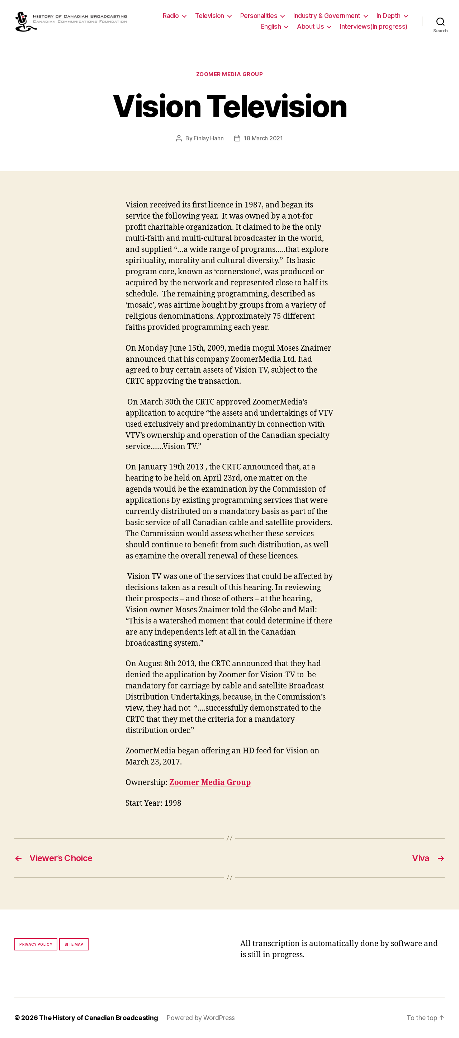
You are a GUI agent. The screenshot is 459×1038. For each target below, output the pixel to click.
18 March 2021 (263, 138)
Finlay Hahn (208, 138)
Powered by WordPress (200, 1017)
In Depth (389, 15)
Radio (171, 15)
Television (209, 15)
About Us (310, 26)
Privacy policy (35, 944)
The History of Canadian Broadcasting (98, 1017)
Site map (74, 944)
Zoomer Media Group (229, 74)
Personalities (259, 15)
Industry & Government (326, 15)
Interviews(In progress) (374, 26)
